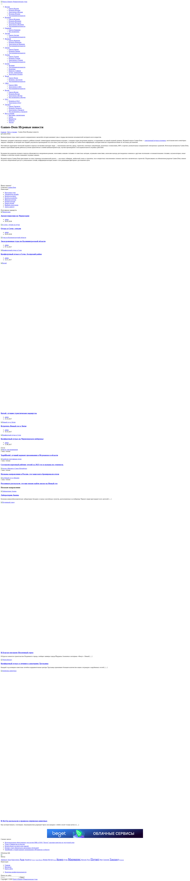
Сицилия (106, 860)
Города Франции (14, 40)
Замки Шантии (39, 859)
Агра (9, 860)
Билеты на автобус (11, 198)
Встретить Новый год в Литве (13, 426)
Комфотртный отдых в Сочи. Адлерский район (21, 254)
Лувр (66, 860)
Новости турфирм (15, 71)
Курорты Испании (15, 21)
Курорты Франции (15, 42)
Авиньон (4, 860)
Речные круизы (10, 201)
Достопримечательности (17, 15)
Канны (54, 859)
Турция (7, 55)
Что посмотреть (14, 31)
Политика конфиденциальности (15, 872)
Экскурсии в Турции (16, 60)
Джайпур (28, 860)
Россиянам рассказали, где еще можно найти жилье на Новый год (29, 483)
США (7, 83)
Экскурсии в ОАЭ (15, 103)
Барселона (15, 860)
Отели (11, 117)
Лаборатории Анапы (10, 495)
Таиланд (7, 104)
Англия (7, 33)
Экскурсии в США (15, 87)
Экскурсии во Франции (17, 44)
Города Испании (14, 19)
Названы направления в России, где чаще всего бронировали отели (30, 474)
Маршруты (12, 119)
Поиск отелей (9, 203)
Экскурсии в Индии (15, 96)
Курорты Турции (14, 58)
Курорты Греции (14, 51)
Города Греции (14, 49)
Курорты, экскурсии (15, 80)
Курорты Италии (14, 10)
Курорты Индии (14, 94)
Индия (7, 90)
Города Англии (14, 35)
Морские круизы (10, 200)
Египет (7, 64)
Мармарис (74, 859)
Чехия (7, 76)
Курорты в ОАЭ (14, 101)
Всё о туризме (9, 113)
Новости (12, 120)
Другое (11, 122)
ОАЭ (6, 99)
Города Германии (14, 30)
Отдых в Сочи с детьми (11, 228)
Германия (8, 28)
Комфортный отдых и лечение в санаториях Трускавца (24, 664)
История (11, 65)
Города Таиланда (14, 106)
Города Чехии (13, 78)
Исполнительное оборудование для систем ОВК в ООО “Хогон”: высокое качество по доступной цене (39, 842)
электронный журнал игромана (155, 140)
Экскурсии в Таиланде (16, 110)
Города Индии (13, 92)
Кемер (60, 859)
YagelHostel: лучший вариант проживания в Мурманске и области (29, 455)
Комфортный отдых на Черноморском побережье (22, 439)
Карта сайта (9, 869)
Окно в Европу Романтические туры (25, 879)
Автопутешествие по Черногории (15, 216)
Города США (13, 85)
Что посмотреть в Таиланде (18, 112)
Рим (101, 860)
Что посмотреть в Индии (17, 97)
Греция (7, 47)
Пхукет (95, 859)
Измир (45, 860)
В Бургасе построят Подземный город (17, 653)
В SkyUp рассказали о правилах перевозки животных (24, 821)
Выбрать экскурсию (11, 205)
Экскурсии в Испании (16, 24)
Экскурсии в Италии (16, 12)
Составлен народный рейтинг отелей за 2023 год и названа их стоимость (32, 465)
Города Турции (14, 56)
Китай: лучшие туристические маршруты (19, 413)
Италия (7, 7)
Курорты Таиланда (15, 108)
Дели (21, 859)
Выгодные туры (10, 192)
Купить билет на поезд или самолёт (17, 846)
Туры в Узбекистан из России (15, 844)
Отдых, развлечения (15, 72)
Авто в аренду (9, 207)
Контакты (8, 867)
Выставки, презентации (17, 115)
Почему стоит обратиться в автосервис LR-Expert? (22, 848)
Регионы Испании (15, 23)
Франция (8, 39)
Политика (12, 69)
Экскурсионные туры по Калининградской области (23, 241)
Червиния (121, 859)
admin (7, 219)
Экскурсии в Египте (16, 74)
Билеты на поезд (10, 196)
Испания (8, 17)
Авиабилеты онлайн (12, 194)
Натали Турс (85, 860)
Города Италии (14, 8)
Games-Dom (12, 187)
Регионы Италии (14, 14)
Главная (7, 865)
